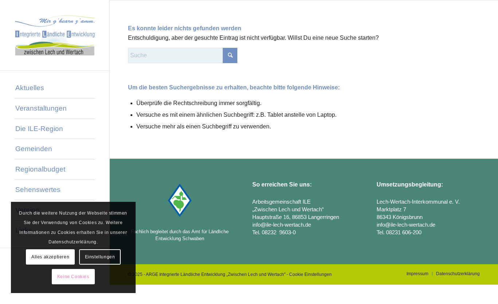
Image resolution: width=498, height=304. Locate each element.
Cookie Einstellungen (310, 274)
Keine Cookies (73, 276)
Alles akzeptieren (50, 256)
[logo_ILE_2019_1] (55, 35)
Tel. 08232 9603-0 (274, 232)
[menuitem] (54, 88)
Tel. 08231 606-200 (399, 232)
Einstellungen (100, 256)
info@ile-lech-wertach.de (281, 225)
